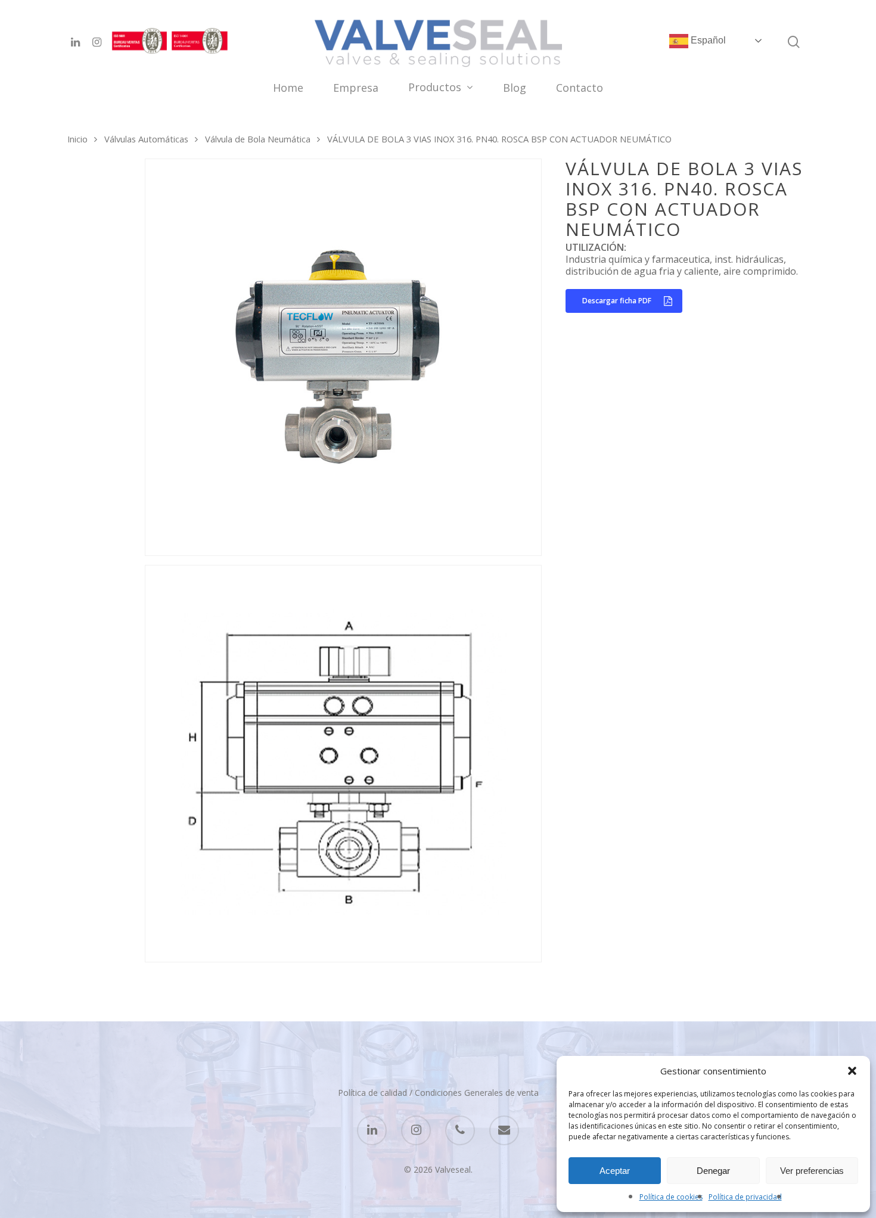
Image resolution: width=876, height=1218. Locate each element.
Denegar (713, 1171)
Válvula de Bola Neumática (257, 139)
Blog (514, 88)
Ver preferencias (812, 1171)
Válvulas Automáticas (146, 139)
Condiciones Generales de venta (477, 1092)
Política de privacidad (745, 1197)
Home (288, 88)
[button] (852, 1071)
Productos (434, 88)
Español (707, 40)
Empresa (355, 88)
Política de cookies (671, 1197)
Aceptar (614, 1171)
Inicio (77, 139)
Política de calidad (372, 1092)
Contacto (579, 88)
